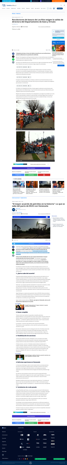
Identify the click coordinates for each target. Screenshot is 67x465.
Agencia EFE (18, 208)
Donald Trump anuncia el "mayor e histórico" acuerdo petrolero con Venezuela (36, 306)
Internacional (13, 8)
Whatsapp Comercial (41, 458)
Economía (18, 8)
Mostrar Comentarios (31, 168)
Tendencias (28, 8)
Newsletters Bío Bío (35, 1)
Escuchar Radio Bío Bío (59, 1)
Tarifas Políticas (5, 458)
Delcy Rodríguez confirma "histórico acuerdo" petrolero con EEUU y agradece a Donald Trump (37, 356)
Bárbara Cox (15, 24)
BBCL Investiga (37, 8)
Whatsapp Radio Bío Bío (60, 458)
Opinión (32, 8)
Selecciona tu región (7, 1)
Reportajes (4, 451)
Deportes (23, 8)
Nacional (8, 8)
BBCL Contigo (43, 8)
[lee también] (20, 307)
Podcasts (3, 8)
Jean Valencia (19, 212)
